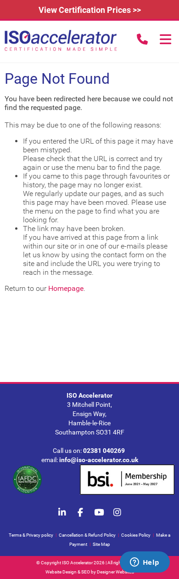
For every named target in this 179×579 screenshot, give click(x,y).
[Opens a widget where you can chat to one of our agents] (144, 562)
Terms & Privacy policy (31, 535)
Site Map (101, 544)
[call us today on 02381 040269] (142, 39)
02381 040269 (104, 450)
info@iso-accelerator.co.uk (98, 459)
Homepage (66, 288)
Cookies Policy (136, 535)
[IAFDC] (27, 480)
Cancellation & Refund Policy (87, 535)
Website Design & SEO (67, 571)
